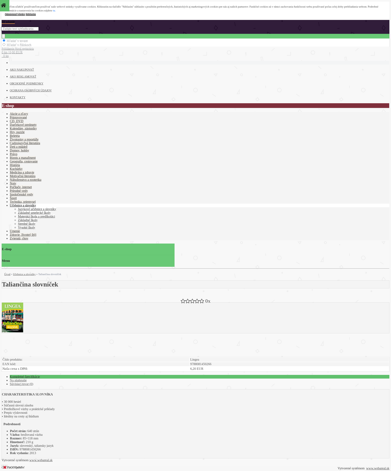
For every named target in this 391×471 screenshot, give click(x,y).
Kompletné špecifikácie (25, 376)
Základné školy (28, 220)
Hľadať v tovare (17, 40)
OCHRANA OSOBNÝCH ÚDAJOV (31, 90)
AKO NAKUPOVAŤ (22, 69)
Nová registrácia (24, 48)
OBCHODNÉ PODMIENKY (26, 83)
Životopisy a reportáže (24, 139)
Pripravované (18, 117)
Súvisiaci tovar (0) (21, 384)
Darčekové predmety (23, 124)
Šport (13, 198)
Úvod (7, 274)
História (15, 165)
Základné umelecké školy (34, 212)
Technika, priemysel (23, 201)
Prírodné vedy (19, 190)
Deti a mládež (18, 146)
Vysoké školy (26, 227)
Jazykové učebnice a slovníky (37, 209)
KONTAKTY (17, 97)
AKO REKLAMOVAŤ (23, 76)
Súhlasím (31, 14)
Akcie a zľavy (19, 113)
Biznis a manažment (23, 157)
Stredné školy (26, 223)
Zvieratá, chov (19, 238)
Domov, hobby (19, 150)
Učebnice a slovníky (23, 205)
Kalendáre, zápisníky (23, 128)
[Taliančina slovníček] (12, 331)
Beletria (15, 135)
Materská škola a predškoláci (36, 216)
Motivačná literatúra (22, 176)
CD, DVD (16, 121)
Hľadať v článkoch (19, 44)
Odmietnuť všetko (15, 14)
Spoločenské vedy (21, 194)
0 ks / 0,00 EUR (12, 52)
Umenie (15, 231)
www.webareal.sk (41, 460)
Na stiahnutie (18, 380)
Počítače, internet (21, 187)
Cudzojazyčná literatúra (25, 143)
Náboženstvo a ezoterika (25, 179)
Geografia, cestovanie (24, 161)
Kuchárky (16, 168)
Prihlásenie (8, 48)
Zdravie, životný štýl (23, 234)
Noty (13, 183)
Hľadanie (8, 21)
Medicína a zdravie (22, 172)
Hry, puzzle (17, 132)
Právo (13, 154)
